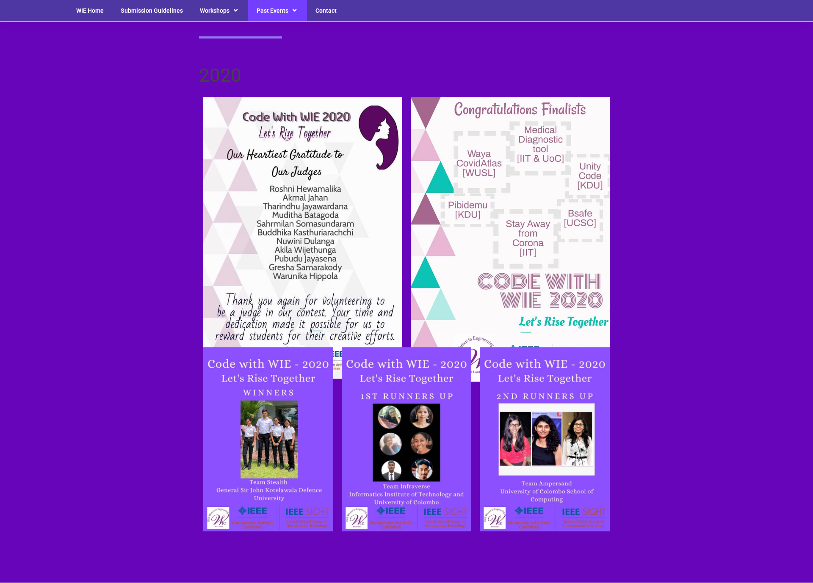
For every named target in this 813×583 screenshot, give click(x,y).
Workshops (215, 10)
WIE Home (90, 10)
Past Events (272, 10)
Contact (326, 10)
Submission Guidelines (152, 10)
